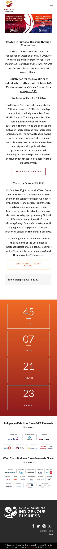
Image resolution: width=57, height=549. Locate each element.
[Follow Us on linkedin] (38, 526)
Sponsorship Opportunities (23, 279)
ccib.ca (50, 534)
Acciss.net (31, 547)
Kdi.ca (49, 547)
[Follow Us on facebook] (33, 526)
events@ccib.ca (46, 531)
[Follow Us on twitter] (49, 526)
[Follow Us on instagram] (44, 526)
